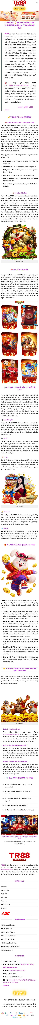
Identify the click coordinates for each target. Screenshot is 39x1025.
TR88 (3, 865)
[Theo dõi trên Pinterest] (17, 993)
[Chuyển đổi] (3, 784)
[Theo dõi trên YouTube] (21, 993)
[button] (36, 3)
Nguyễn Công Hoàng (27, 964)
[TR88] (19, 3)
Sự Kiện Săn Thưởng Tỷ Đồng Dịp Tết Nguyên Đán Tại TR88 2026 (19, 837)
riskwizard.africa (6, 869)
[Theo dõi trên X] (14, 993)
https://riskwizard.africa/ (18, 85)
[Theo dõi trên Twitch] (24, 993)
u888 (20, 107)
